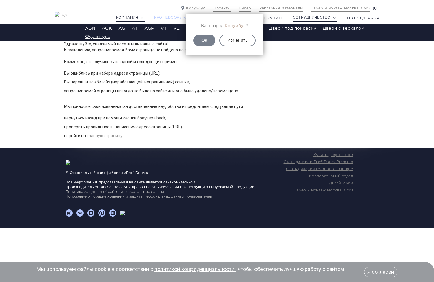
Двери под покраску (292, 28)
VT (164, 28)
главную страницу (105, 135)
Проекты (222, 8)
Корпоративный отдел (331, 176)
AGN (90, 28)
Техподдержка (363, 18)
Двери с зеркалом (344, 28)
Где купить (271, 18)
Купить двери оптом (333, 155)
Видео (245, 8)
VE (176, 28)
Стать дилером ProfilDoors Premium (318, 162)
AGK (107, 28)
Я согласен (380, 272)
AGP (149, 28)
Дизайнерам (341, 183)
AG (121, 28)
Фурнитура (97, 37)
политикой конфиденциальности (195, 269)
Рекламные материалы (281, 8)
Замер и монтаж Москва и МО (340, 8)
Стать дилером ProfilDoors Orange (319, 169)
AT (135, 28)
